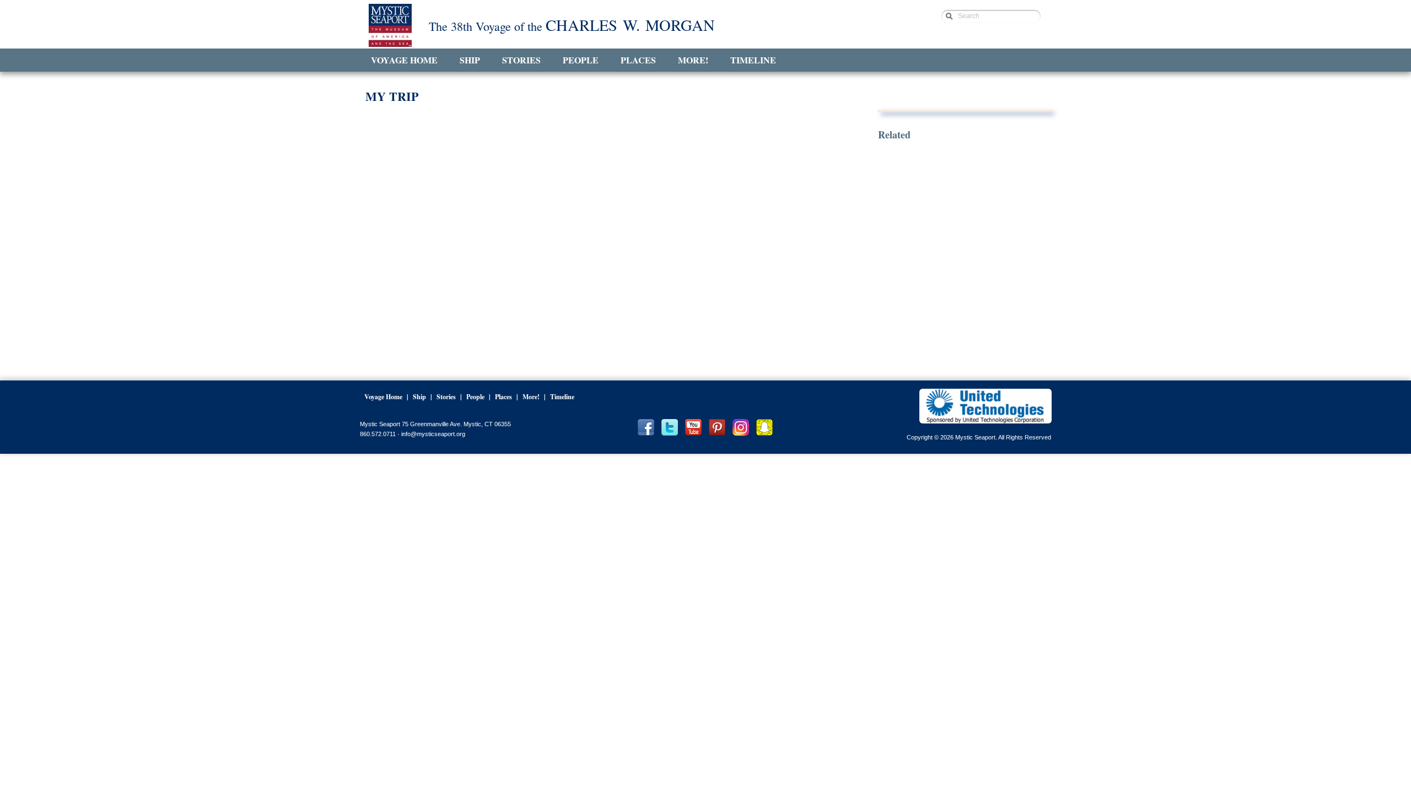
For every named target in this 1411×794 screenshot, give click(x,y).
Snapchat (764, 428)
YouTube (693, 428)
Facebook (646, 428)
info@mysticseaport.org (433, 434)
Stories (521, 59)
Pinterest (717, 428)
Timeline (753, 59)
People (581, 59)
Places (638, 59)
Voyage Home (404, 59)
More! (693, 59)
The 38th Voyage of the (572, 26)
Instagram (741, 428)
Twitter (669, 428)
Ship (470, 59)
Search (968, 16)
